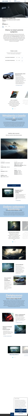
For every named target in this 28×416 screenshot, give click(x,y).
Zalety (3, 26)
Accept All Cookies (20, 409)
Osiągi (9, 26)
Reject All (20, 411)
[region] (20, 407)
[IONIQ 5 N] (5, 1)
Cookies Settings (21, 413)
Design (6, 26)
